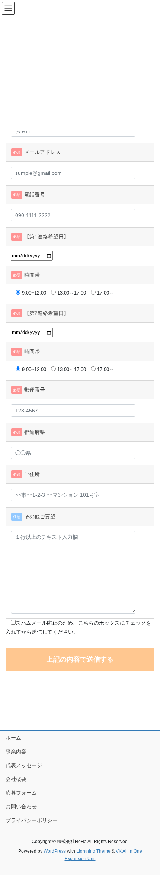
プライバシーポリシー (32, 820)
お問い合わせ (21, 807)
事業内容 (16, 752)
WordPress (55, 851)
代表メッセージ (24, 765)
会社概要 (16, 779)
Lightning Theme (93, 851)
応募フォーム (21, 793)
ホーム (13, 738)
